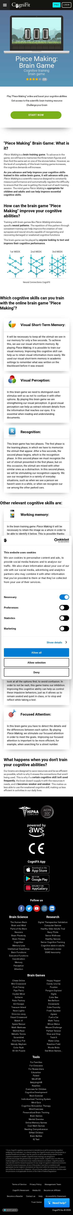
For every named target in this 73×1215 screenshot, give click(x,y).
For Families (36, 1062)
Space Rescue (18, 1024)
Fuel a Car (53, 1017)
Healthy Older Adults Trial (53, 929)
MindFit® (36, 1079)
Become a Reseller (15, 1196)
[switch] (64, 607)
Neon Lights (18, 1011)
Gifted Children (36, 1133)
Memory (18, 962)
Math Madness (19, 1027)
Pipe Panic (19, 991)
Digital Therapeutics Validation (53, 922)
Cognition (18, 942)
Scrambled (19, 1037)
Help (40, 1196)
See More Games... (53, 1051)
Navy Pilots (52, 932)
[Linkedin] (51, 908)
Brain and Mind (18, 925)
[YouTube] (36, 908)
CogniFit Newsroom (21, 1190)
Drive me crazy (19, 1014)
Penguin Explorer (53, 991)
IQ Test (36, 1139)
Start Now (36, 115)
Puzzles (53, 987)
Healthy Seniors (52, 939)
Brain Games (36, 1116)
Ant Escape (18, 1004)
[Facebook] (21, 908)
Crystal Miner (18, 994)
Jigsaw (53, 1014)
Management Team (53, 1184)
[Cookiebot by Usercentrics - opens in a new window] (54, 540)
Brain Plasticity (18, 936)
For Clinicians (36, 1066)
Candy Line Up (53, 984)
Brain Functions (18, 952)
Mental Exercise (36, 1119)
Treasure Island (18, 1007)
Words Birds (53, 1048)
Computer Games (52, 925)
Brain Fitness (18, 939)
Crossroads (53, 1004)
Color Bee (53, 997)
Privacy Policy (35, 1184)
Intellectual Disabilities (18, 949)
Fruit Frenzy (18, 987)
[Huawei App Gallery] (37, 887)
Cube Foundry (53, 1007)
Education (36, 1072)
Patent (36, 1076)
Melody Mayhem (18, 1044)
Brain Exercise (36, 1096)
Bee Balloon (53, 1001)
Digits (53, 994)
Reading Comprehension (36, 1129)
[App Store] (37, 869)
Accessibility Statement (56, 1196)
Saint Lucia (11, 1210)
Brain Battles (36, 1136)
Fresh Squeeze (53, 1011)
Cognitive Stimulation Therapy (36, 1106)
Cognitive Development (36, 1092)
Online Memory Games (36, 1123)
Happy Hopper (54, 981)
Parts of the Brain (18, 929)
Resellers (36, 1086)
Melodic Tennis (19, 1034)
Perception (19, 966)
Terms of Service (19, 1184)
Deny (36, 672)
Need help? (59, 1203)
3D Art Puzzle (18, 1051)
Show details (54, 642)
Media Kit (36, 1190)
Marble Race (19, 1031)
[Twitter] (28, 908)
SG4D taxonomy (52, 952)
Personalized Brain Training (36, 1112)
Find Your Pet (18, 1041)
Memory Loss (18, 946)
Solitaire (19, 997)
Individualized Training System (36, 1099)
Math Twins (53, 1021)
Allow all (36, 652)
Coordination (18, 959)
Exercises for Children (36, 1089)
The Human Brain (18, 922)
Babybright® (36, 1082)
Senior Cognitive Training (53, 942)
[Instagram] (44, 908)
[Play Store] (37, 878)
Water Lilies (53, 1041)
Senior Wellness (52, 936)
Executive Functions (18, 956)
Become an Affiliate (52, 1190)
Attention (18, 969)
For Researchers (36, 1069)
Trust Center (36, 1202)
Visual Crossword (18, 1017)
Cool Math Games (36, 1126)
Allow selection (37, 662)
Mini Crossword (18, 984)
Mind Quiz (36, 1103)
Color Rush (18, 1048)
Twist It (53, 1037)
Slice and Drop (53, 1034)
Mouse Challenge (53, 1027)
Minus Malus (54, 1024)
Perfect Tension (53, 1031)
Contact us (30, 1196)
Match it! (18, 1021)
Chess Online (18, 981)
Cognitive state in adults (52, 946)
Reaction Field (53, 1044)
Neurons (19, 932)
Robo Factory (18, 1001)
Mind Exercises (36, 1109)
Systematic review (52, 949)
